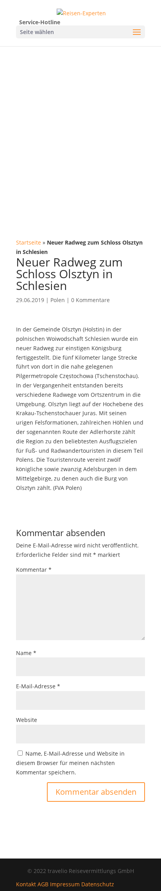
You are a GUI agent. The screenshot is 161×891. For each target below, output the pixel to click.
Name (26, 653)
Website (26, 720)
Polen (57, 300)
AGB (43, 884)
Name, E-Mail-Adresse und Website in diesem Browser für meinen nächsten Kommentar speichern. (70, 763)
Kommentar (34, 569)
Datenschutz (97, 884)
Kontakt (26, 884)
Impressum (65, 884)
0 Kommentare (90, 300)
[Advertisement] (80, 130)
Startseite (28, 242)
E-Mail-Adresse (38, 686)
